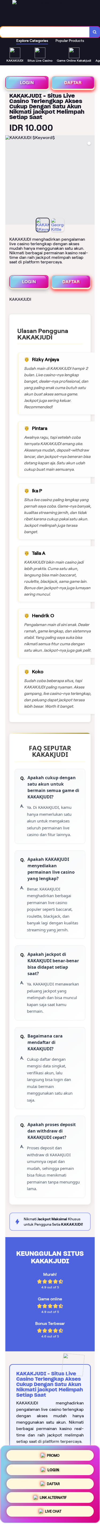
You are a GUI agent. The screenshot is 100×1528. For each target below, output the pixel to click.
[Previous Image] (9, 181)
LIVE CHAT (53, 1513)
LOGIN (27, 82)
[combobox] (45, 32)
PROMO (53, 1454)
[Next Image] (90, 181)
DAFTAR (73, 82)
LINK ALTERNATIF (53, 1499)
